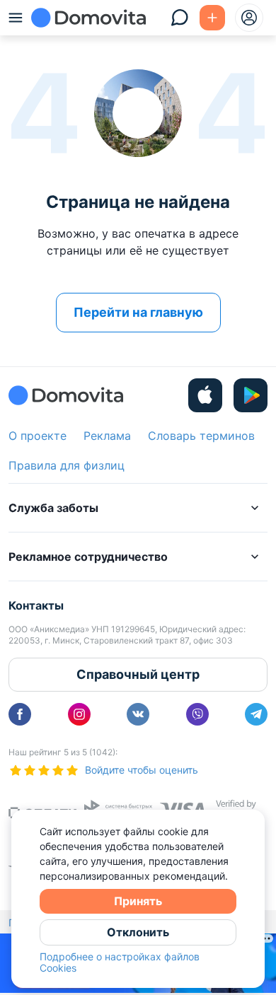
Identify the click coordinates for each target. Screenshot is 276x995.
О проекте (37, 435)
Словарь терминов (201, 435)
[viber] (197, 714)
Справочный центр (138, 674)
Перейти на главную (138, 312)
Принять (138, 901)
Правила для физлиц (66, 465)
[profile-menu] (249, 18)
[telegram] (256, 714)
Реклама (107, 435)
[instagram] (79, 714)
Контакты (36, 605)
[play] (251, 395)
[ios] (205, 395)
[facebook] (19, 714)
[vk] (138, 714)
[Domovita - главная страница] (88, 17)
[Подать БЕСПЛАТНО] (212, 17)
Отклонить (138, 932)
